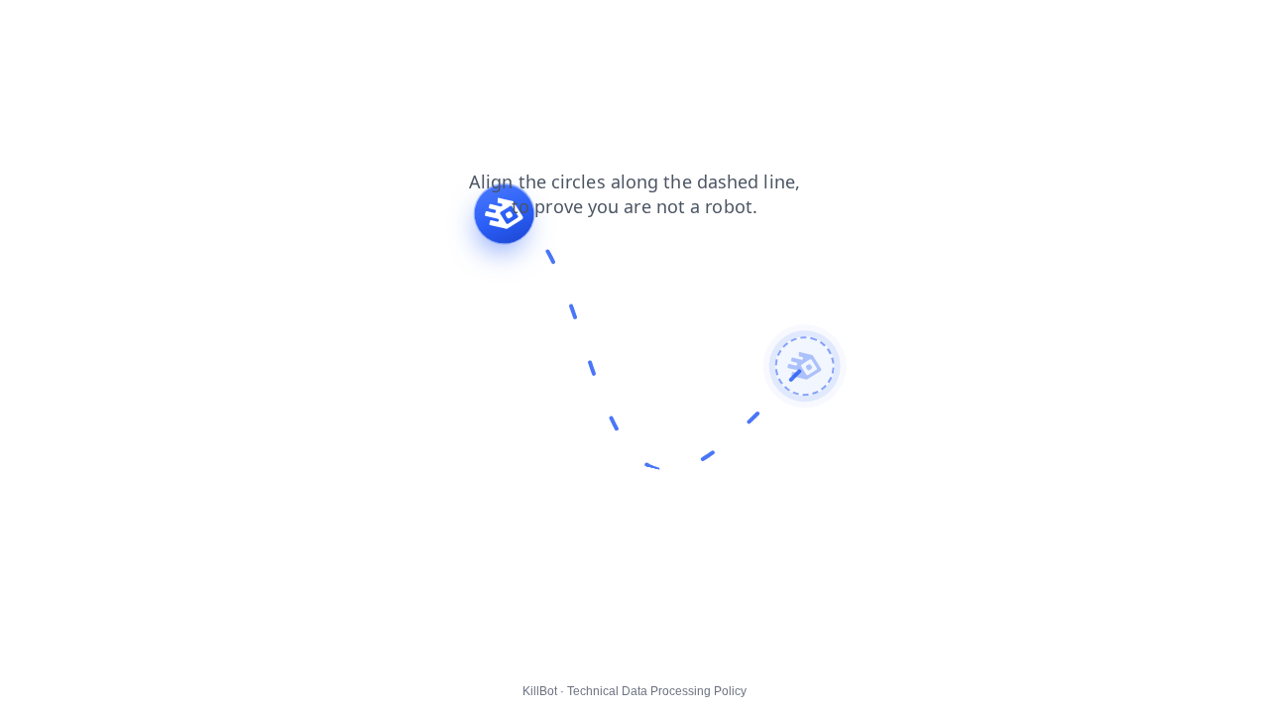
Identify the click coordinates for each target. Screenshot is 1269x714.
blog (81, 29)
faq (195, 29)
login (244, 29)
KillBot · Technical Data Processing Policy (634, 691)
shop (29, 29)
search (140, 29)
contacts (309, 29)
